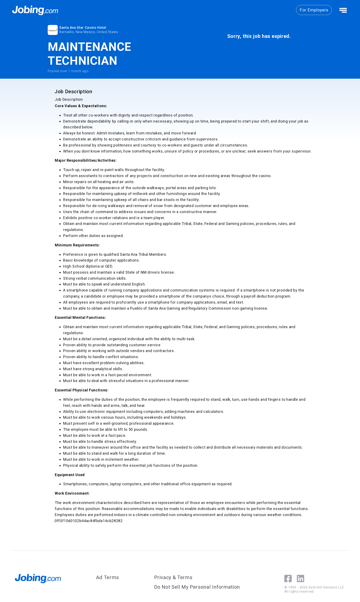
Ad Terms (107, 577)
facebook (288, 578)
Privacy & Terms (173, 577)
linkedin (300, 578)
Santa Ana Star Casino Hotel (82, 28)
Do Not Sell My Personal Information (197, 587)
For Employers (314, 9)
